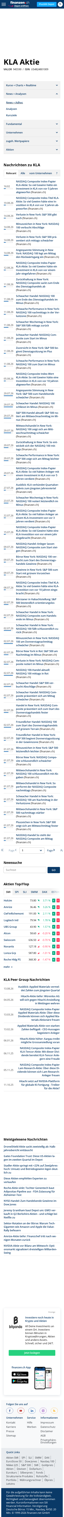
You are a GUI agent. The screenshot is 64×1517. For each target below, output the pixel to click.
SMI (36, 1465)
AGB (43, 1435)
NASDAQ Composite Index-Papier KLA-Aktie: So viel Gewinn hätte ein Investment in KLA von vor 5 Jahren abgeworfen (37, 187)
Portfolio (11, 1480)
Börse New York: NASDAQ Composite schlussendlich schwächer (36, 759)
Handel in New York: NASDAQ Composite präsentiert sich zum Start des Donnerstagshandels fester (37, 709)
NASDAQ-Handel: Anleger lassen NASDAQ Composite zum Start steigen (37, 547)
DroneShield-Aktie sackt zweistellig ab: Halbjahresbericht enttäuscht (30, 1148)
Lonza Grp (10, 953)
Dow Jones (31, 1461)
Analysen (11, 109)
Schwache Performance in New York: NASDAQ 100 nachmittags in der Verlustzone (38, 312)
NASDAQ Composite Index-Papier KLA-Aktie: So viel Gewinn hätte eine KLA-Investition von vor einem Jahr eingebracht (37, 532)
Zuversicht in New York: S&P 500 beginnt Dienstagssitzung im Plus (37, 349)
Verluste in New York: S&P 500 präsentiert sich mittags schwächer (36, 238)
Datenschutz (48, 1427)
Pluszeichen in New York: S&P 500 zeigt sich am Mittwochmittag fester (37, 823)
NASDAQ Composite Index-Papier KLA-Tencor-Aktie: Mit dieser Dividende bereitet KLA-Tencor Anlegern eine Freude (40, 1053)
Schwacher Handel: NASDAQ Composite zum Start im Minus (36, 336)
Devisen (21, 1469)
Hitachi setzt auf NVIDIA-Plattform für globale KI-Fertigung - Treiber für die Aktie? (39, 1084)
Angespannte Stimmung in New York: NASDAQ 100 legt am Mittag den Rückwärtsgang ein (36, 253)
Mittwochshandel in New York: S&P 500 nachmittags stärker (36, 810)
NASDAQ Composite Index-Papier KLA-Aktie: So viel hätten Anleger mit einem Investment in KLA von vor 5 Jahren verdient (37, 474)
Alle (23, 173)
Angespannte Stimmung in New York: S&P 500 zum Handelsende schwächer (35, 394)
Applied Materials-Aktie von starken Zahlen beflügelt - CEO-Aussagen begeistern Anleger (38, 1029)
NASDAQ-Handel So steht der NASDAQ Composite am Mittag (34, 836)
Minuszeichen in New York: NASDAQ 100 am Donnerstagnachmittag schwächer (37, 641)
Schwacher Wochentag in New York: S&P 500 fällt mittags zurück (37, 323)
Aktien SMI (12, 1457)
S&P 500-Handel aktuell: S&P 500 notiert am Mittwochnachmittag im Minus (37, 416)
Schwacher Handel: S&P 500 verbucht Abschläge (35, 684)
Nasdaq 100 (47, 1461)
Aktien (10, 1469)
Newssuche (13, 862)
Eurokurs (11, 1472)
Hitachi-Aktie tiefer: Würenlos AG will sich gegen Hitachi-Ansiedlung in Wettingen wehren (40, 1000)
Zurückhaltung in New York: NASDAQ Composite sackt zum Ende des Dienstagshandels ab (37, 283)
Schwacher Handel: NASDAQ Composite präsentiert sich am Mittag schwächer (36, 696)
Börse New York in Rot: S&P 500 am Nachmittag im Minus (37, 652)
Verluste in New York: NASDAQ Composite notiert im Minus (37, 662)
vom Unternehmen (40, 173)
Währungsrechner (30, 1480)
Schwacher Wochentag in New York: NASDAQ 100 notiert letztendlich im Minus (37, 501)
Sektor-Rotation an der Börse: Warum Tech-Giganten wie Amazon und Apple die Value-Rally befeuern (29, 1227)
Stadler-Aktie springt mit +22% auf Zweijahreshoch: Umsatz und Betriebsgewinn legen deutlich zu (31, 1169)
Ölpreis (48, 1480)
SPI (23, 1457)
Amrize (8, 907)
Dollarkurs (35, 1469)
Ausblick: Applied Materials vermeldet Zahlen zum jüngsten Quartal (39, 988)
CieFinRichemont (14, 913)
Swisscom (9, 940)
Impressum (47, 1422)
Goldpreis (47, 1465)
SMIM (38, 1457)
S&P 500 (26, 1465)
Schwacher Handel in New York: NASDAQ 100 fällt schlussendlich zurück (37, 628)
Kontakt (10, 1422)
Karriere (11, 1427)
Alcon (7, 933)
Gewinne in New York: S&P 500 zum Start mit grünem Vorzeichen (37, 571)
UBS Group (10, 926)
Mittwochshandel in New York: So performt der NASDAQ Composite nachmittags (36, 786)
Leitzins (10, 1483)
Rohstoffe (42, 1476)
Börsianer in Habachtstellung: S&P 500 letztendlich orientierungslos (36, 601)
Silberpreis (26, 1472)
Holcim (8, 900)
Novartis (9, 946)
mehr (7, 967)
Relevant (11, 173)
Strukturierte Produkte (19, 1476)
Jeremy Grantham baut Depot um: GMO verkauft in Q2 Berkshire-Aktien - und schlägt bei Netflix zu (30, 1214)
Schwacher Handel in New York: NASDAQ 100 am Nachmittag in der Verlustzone (37, 800)
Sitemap (11, 1435)
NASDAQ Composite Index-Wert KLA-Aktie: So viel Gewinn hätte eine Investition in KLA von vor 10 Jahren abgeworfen (37, 379)
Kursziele (11, 115)
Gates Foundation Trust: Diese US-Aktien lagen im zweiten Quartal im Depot (29, 1157)
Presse (10, 1431)
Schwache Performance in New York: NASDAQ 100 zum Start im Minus (37, 362)
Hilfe (29, 1422)
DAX (47, 1457)
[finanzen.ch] (19, 2)
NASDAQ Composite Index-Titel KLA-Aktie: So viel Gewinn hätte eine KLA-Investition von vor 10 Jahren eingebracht (37, 588)
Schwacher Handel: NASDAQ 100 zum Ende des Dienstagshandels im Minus (37, 299)
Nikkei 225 (12, 1465)
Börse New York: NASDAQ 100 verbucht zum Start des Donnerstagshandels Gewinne (36, 560)
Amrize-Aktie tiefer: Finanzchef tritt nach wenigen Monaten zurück (30, 1238)
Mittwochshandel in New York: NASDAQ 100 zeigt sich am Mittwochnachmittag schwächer (35, 429)
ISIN (27, 69)
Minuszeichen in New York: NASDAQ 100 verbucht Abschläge (37, 225)
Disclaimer (47, 1431)
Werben (31, 1427)
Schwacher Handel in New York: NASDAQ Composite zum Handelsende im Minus (36, 615)
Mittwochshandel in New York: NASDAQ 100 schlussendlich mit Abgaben (37, 774)
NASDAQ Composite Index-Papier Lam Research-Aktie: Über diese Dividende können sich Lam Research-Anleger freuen (38, 1070)
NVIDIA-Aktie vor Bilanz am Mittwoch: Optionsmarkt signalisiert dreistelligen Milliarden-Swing (30, 1249)
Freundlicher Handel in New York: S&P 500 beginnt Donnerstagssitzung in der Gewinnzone (38, 738)
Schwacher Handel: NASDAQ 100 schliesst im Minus (35, 405)
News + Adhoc (14, 102)
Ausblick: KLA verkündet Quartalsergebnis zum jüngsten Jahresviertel (37, 486)
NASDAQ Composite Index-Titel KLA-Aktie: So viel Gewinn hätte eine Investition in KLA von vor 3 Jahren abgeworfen (37, 203)
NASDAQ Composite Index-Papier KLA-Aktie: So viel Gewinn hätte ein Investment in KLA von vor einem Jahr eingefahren (36, 268)
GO (54, 870)
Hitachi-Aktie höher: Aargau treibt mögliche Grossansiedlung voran (40, 1040)
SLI (30, 1457)
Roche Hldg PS (12, 959)
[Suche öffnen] (60, 4)
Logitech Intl (11, 920)
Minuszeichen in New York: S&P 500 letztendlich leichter (37, 749)
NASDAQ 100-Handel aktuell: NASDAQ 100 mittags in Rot (33, 671)
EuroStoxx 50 (14, 1461)
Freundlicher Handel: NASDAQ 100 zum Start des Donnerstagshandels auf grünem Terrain (36, 725)
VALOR (8, 69)
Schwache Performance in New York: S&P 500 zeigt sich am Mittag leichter (37, 457)
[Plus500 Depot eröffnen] (18, 5)
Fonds (39, 1472)
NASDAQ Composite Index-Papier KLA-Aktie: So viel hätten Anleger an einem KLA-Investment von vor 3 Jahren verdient (37, 516)
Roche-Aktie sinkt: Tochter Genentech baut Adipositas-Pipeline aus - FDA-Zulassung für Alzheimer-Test (29, 1191)
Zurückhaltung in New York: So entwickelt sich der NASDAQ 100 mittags (37, 445)
